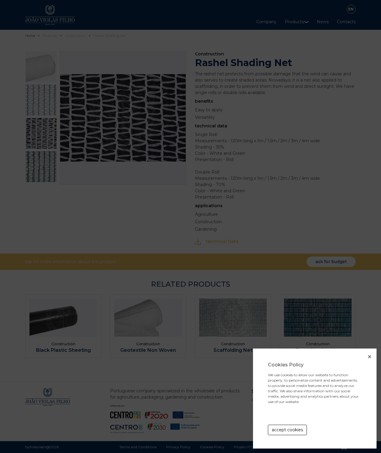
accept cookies (287, 429)
